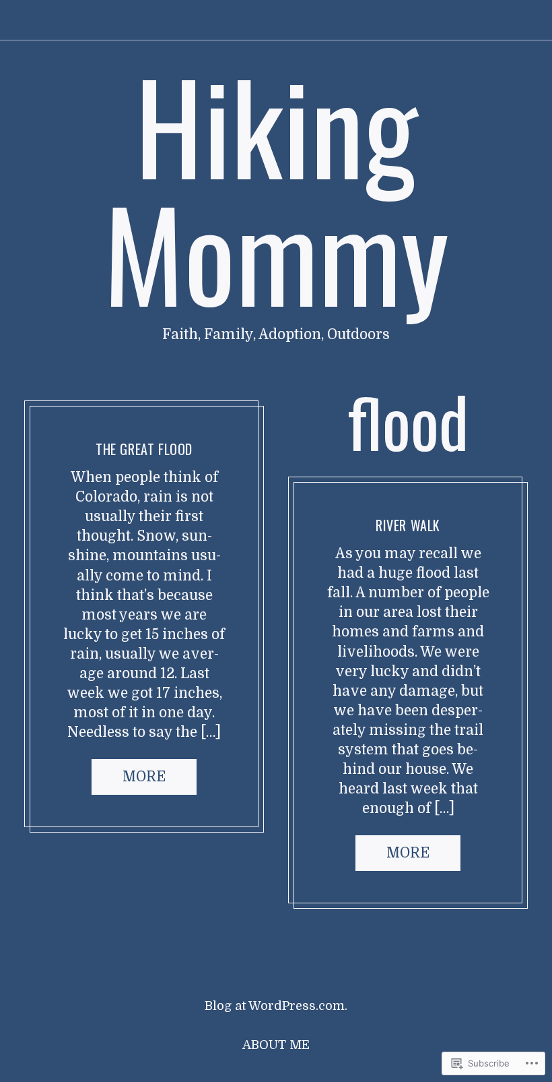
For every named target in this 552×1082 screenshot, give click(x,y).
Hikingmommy (189, 416)
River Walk (408, 525)
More (144, 776)
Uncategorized (97, 416)
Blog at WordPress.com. (276, 1006)
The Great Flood (144, 449)
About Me (276, 1045)
